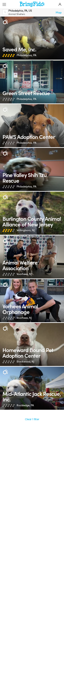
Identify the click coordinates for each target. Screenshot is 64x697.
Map (59, 12)
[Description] (5, 22)
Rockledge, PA (25, 405)
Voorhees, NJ (24, 274)
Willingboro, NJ (26, 230)
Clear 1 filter (32, 419)
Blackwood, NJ (25, 361)
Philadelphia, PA (26, 55)
